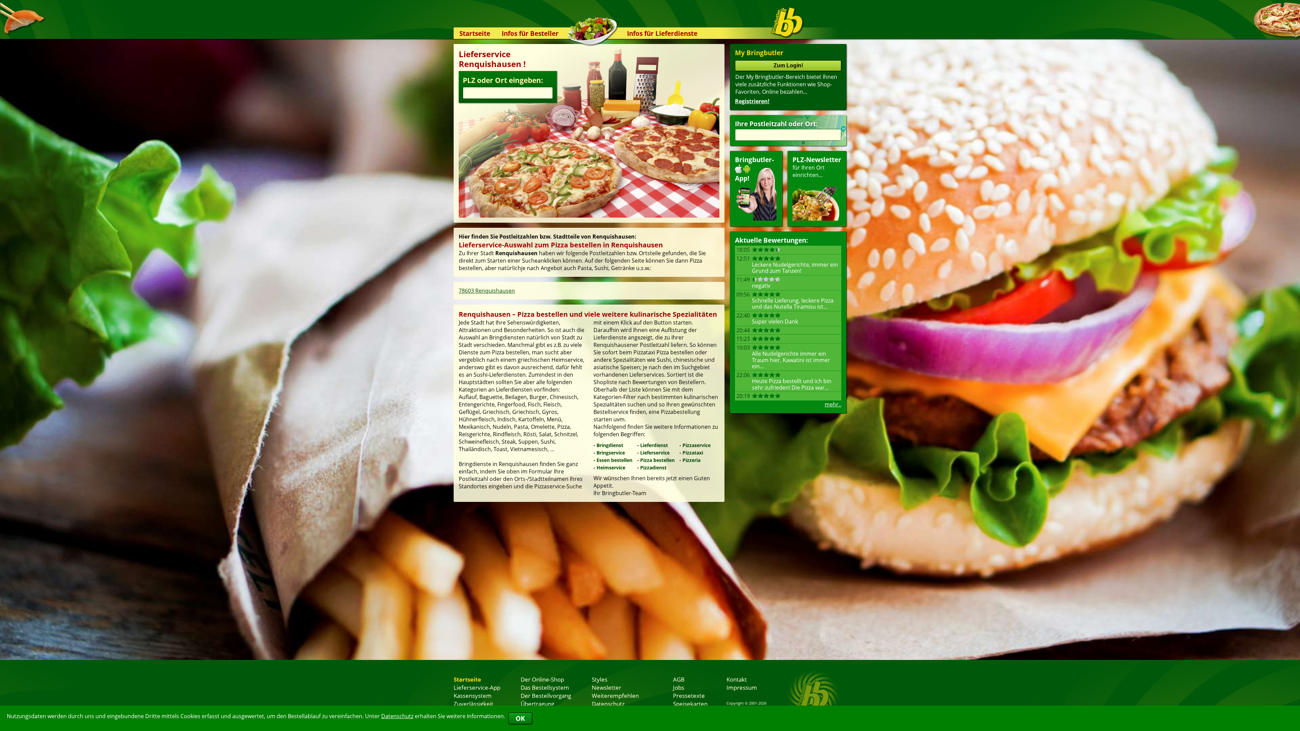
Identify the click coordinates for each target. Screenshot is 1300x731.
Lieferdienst (654, 445)
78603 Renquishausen (487, 290)
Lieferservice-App (477, 687)
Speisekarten (690, 704)
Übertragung (537, 704)
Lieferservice (655, 452)
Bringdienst (610, 445)
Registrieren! (752, 101)
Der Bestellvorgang (546, 695)
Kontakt (737, 679)
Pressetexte (689, 695)
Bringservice (611, 452)
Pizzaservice (696, 445)
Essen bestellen (614, 460)
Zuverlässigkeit (473, 704)
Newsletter (606, 687)
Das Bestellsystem (545, 687)
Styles (599, 679)
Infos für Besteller (530, 33)
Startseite (474, 33)
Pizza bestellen (657, 460)
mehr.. (833, 404)
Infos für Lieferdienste (662, 33)
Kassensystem (473, 695)
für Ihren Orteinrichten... (817, 167)
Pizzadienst (653, 467)
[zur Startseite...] (787, 22)
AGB (679, 679)
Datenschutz (397, 716)
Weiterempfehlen (615, 695)
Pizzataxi (692, 452)
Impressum (742, 687)
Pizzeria (691, 460)
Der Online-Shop (542, 679)
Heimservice (611, 467)
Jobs (678, 687)
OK (520, 718)
